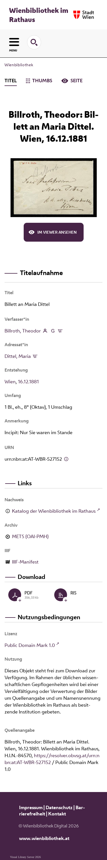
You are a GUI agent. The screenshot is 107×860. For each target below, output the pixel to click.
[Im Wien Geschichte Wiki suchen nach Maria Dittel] (35, 356)
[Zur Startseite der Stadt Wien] (83, 14)
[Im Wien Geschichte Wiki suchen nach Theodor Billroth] (60, 331)
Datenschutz (59, 807)
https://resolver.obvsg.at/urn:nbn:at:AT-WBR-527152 (52, 758)
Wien (10, 381)
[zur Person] (45, 331)
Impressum (31, 807)
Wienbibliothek (19, 64)
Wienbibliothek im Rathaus (38, 15)
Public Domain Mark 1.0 (30, 645)
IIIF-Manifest (25, 562)
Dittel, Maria (18, 356)
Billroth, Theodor (23, 331)
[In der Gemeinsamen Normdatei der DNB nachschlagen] (52, 331)
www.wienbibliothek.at (44, 838)
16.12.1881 (28, 381)
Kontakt (57, 814)
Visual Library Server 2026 (25, 857)
